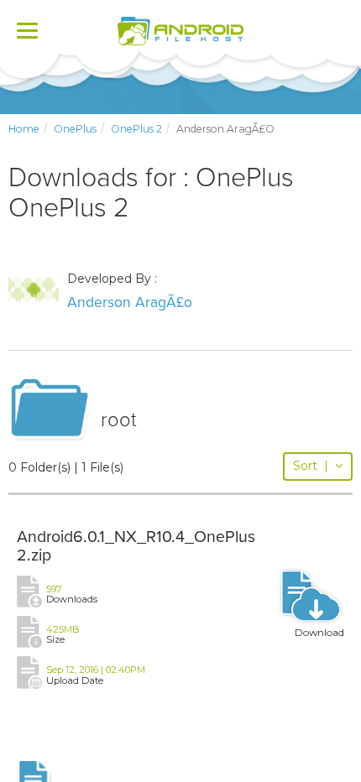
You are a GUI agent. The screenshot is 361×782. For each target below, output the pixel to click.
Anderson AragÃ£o (129, 302)
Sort (310, 465)
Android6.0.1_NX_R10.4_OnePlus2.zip (136, 546)
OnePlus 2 (136, 129)
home (23, 129)
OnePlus (75, 129)
